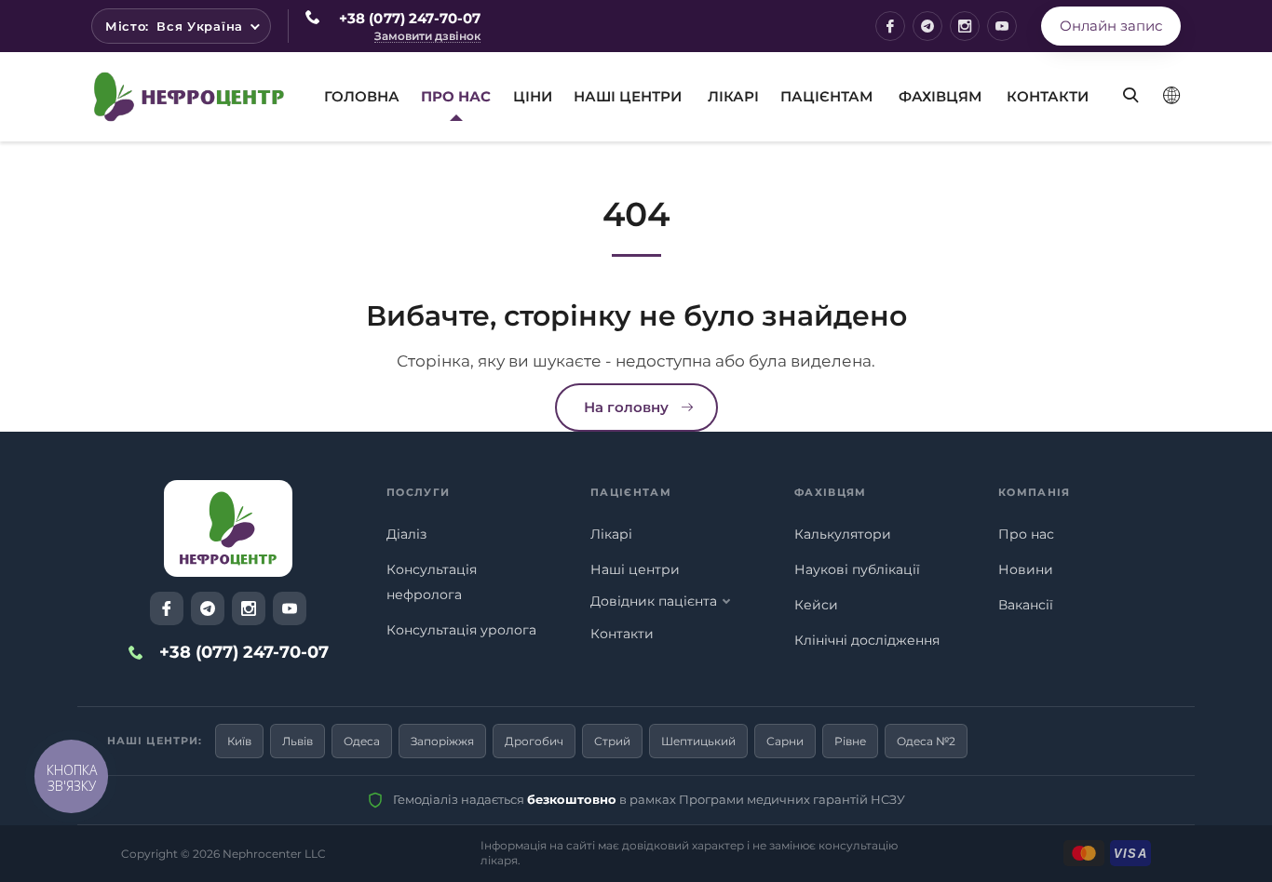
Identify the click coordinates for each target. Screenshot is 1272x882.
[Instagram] (965, 26)
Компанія (1034, 492)
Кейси (816, 604)
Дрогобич (534, 741)
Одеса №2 (926, 741)
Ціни (532, 96)
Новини (1025, 569)
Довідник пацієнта (653, 601)
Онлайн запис (1111, 25)
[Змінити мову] (1172, 95)
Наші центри (628, 96)
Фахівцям (940, 96)
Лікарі (733, 96)
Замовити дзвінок (427, 37)
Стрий (612, 741)
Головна (361, 96)
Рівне (850, 741)
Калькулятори (842, 534)
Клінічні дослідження (867, 640)
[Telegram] (927, 26)
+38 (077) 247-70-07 (410, 18)
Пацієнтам (826, 96)
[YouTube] (1002, 26)
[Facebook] (890, 26)
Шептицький (698, 741)
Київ (239, 741)
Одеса (362, 741)
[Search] (1123, 81)
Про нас (1026, 534)
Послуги (418, 492)
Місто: (174, 26)
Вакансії (1025, 604)
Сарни (785, 741)
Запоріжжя (442, 741)
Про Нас (456, 96)
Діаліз (406, 534)
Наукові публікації (857, 569)
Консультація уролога (461, 629)
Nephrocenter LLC (274, 854)
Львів (297, 741)
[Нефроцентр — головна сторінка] (228, 528)
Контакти (1048, 96)
